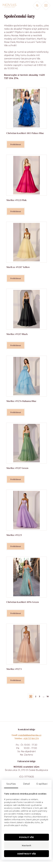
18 (47, 696)
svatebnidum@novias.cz (29, 735)
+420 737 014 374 (31, 738)
